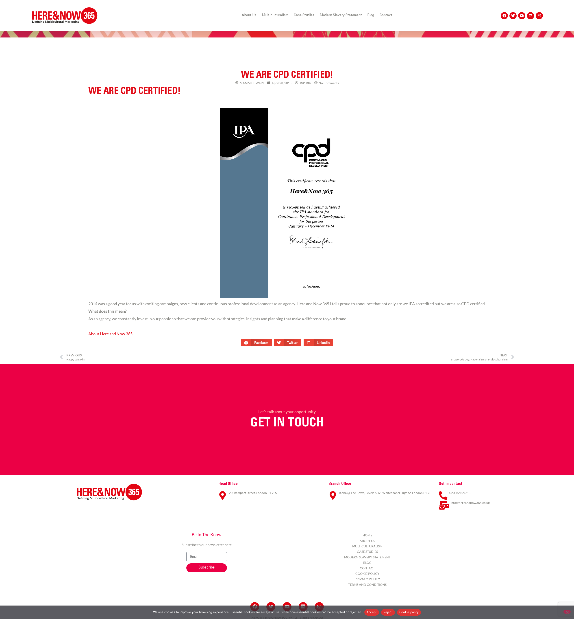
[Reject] (567, 612)
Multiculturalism (275, 15)
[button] (256, 342)
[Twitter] (513, 15)
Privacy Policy (367, 579)
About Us (249, 15)
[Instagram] (539, 15)
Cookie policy (409, 612)
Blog (370, 15)
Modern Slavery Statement (341, 15)
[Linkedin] (530, 15)
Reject (388, 612)
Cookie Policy (367, 573)
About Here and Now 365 (110, 333)
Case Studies (304, 15)
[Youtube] (521, 15)
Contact (386, 15)
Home (367, 535)
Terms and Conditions (367, 584)
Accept (372, 612)
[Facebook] (504, 15)
